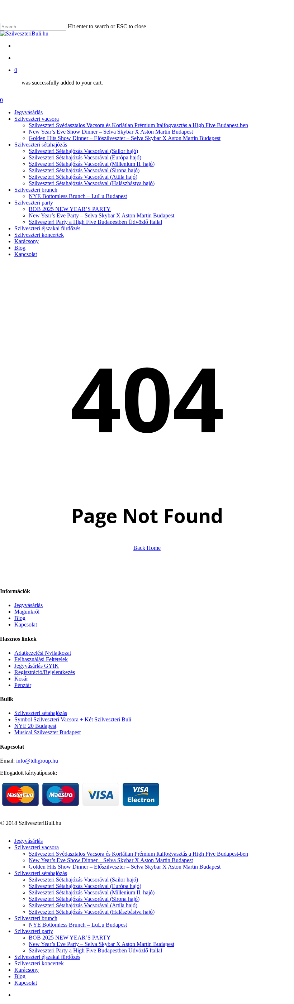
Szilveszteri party (33, 931)
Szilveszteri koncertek (39, 963)
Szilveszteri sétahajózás (40, 713)
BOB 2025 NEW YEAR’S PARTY (70, 938)
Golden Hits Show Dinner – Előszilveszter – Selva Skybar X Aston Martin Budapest (124, 867)
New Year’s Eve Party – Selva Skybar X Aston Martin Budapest (101, 944)
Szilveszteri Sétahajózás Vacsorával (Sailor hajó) (83, 879)
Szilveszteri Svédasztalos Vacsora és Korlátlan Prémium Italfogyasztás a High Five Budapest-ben (138, 854)
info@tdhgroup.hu (37, 761)
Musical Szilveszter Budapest (47, 732)
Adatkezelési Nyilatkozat (42, 653)
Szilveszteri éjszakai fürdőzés (47, 957)
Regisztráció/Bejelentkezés (44, 672)
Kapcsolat (25, 624)
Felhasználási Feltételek (41, 659)
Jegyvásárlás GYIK (36, 666)
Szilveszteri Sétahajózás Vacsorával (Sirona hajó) (84, 899)
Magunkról (26, 612)
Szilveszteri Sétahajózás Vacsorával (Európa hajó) (85, 886)
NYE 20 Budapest (35, 726)
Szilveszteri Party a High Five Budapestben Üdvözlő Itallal (95, 950)
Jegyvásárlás (28, 605)
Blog (19, 618)
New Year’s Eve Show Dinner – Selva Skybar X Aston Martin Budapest (111, 860)
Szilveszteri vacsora (36, 847)
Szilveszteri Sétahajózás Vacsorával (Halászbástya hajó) (92, 912)
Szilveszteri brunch (35, 918)
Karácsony (26, 970)
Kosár (21, 679)
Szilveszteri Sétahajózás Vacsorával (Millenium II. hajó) (92, 892)
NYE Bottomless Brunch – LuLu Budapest (78, 925)
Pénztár (22, 685)
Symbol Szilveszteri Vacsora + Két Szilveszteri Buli (72, 719)
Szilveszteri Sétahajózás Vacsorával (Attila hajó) (83, 905)
